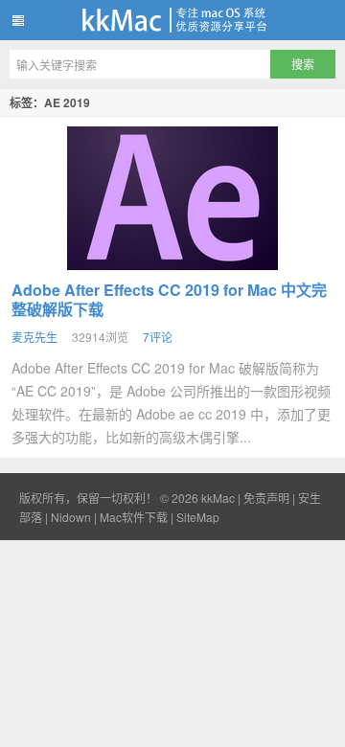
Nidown (71, 517)
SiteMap (197, 517)
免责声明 (266, 497)
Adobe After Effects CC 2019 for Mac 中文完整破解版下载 (169, 299)
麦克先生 (35, 336)
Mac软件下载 (134, 517)
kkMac (172, 20)
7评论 (157, 336)
